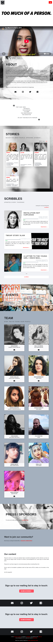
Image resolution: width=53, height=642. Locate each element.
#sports (29, 164)
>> (46, 141)
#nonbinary (37, 165)
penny (37, 152)
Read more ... (44, 226)
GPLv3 (40, 636)
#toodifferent (38, 163)
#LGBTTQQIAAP (15, 184)
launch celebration (26, 540)
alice (22, 152)
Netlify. (35, 637)
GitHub (28, 636)
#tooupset (8, 165)
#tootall (23, 165)
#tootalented (24, 164)
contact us (25, 520)
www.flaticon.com (33, 640)
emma (8, 152)
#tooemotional (9, 164)
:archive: (46, 207)
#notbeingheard (38, 164)
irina (8, 177)
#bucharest (14, 185)
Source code (17, 636)
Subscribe (26, 591)
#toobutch (8, 184)
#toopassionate (10, 163)
